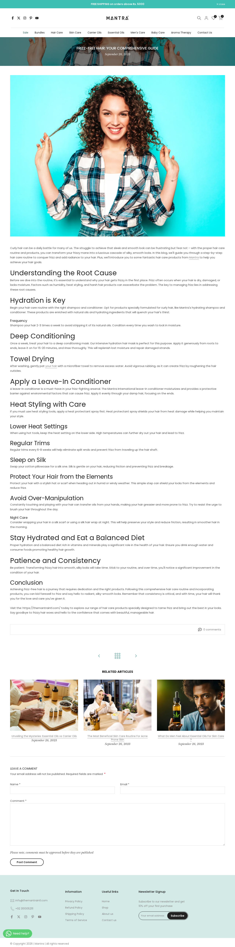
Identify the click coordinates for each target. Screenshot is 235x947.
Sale (25, 32)
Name (15, 784)
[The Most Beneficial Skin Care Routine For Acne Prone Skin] (99, 656)
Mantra (194, 257)
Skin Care (75, 32)
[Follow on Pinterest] (30, 18)
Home (106, 901)
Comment (18, 801)
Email (124, 784)
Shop (105, 907)
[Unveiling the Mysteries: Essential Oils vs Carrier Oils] (136, 656)
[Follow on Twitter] (18, 18)
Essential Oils (116, 32)
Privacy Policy (73, 901)
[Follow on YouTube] (37, 18)
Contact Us (205, 32)
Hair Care (57, 32)
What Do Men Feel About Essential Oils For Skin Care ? (191, 737)
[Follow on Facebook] (12, 18)
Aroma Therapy (181, 32)
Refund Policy (73, 907)
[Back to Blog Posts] (117, 656)
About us (107, 914)
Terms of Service (76, 920)
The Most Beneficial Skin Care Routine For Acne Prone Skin (117, 737)
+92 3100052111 (24, 908)
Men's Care (138, 32)
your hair (51, 366)
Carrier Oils (95, 32)
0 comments (212, 629)
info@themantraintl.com (31, 900)
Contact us (109, 920)
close (15, 4)
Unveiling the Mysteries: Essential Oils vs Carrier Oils (44, 736)
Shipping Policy (74, 914)
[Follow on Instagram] (24, 18)
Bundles (40, 32)
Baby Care (158, 32)
